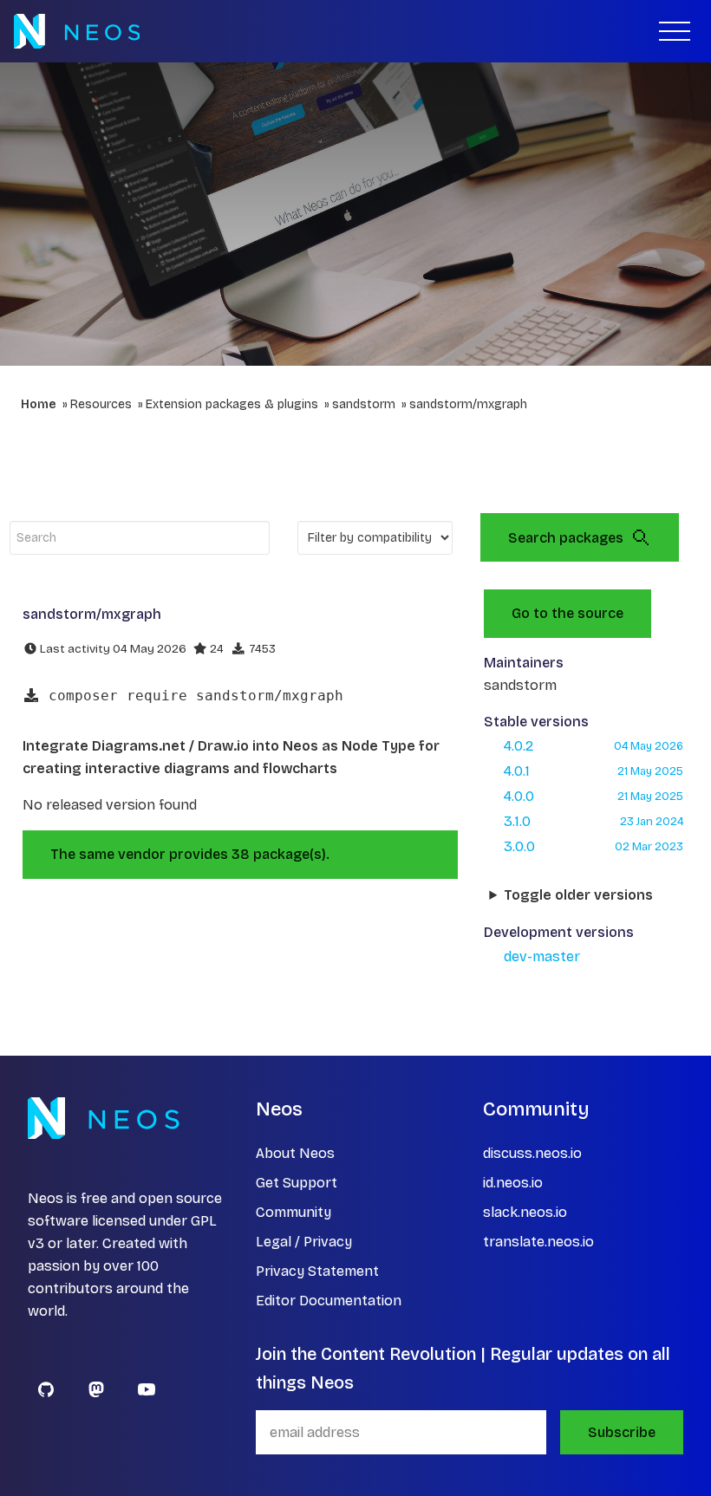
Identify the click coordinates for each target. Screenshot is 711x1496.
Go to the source (567, 613)
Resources (101, 404)
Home (38, 404)
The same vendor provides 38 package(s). (189, 854)
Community (293, 1212)
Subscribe (622, 1432)
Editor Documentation (328, 1300)
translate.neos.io (538, 1241)
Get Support (296, 1182)
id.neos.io (513, 1182)
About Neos (295, 1153)
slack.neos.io (525, 1212)
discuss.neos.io (532, 1153)
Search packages (565, 538)
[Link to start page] (77, 31)
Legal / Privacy (304, 1241)
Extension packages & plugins (232, 404)
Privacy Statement (317, 1271)
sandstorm (363, 404)
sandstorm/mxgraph (468, 404)
